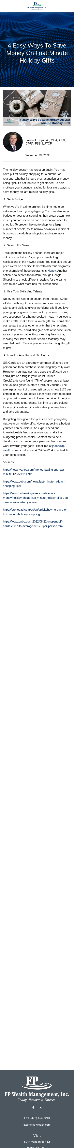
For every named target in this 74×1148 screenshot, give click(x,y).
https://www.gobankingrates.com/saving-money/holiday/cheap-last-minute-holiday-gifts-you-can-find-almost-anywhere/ (36, 498)
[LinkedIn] (40, 1107)
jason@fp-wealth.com (37, 1124)
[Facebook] (33, 1107)
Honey (52, 270)
